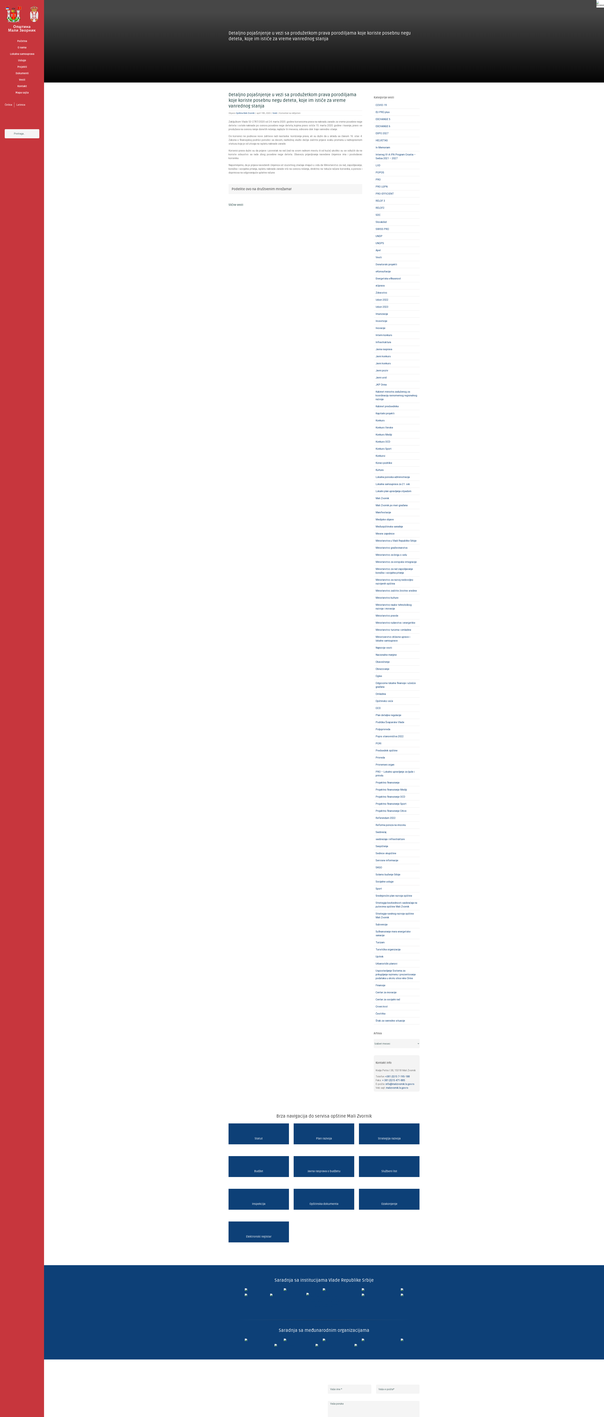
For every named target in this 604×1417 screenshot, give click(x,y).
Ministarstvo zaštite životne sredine (396, 590)
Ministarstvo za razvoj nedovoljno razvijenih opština (394, 581)
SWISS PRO (382, 229)
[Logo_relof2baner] (285, 1345)
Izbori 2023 (382, 306)
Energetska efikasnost (388, 278)
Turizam (380, 942)
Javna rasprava (384, 349)
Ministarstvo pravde (387, 615)
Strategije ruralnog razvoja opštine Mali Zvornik (395, 915)
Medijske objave (385, 519)
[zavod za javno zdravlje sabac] (402, 1294)
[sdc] (363, 1339)
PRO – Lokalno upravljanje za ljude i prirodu (395, 773)
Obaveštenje (383, 661)
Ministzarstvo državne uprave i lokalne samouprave (393, 638)
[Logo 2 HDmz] (324, 1294)
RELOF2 (380, 207)
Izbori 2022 (382, 299)
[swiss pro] (402, 1339)
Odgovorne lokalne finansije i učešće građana (396, 685)
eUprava (380, 285)
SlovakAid (381, 222)
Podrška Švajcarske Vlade (390, 722)
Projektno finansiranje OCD (390, 796)
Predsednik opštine (386, 750)
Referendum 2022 (386, 817)
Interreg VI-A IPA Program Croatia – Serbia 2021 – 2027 (396, 156)
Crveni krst (382, 1006)
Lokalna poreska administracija (393, 477)
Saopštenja (382, 846)
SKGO (379, 867)
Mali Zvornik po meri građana (392, 505)
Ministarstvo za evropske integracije (396, 561)
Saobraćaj (381, 832)
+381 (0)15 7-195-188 (397, 1076)
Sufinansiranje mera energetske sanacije (393, 933)
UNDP (379, 236)
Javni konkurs (383, 356)
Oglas (379, 676)
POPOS (380, 172)
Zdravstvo (381, 292)
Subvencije (382, 924)
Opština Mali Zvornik (245, 113)
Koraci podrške (384, 462)
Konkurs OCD (383, 441)
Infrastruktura (383, 342)
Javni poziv (382, 370)
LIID (378, 165)
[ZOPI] (363, 1294)
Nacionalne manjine (386, 654)
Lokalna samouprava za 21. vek (393, 484)
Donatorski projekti (386, 264)
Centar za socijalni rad (388, 999)
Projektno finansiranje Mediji (391, 789)
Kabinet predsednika (387, 406)
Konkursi (380, 455)
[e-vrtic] (246, 1294)
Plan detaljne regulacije (388, 715)
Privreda (380, 757)
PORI (378, 743)
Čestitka (380, 1013)
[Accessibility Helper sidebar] (600, 4)
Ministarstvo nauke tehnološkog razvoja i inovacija (394, 606)
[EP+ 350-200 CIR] (324, 1345)
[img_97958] (402, 1289)
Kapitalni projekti (385, 413)
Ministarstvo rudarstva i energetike (395, 622)
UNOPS (380, 243)
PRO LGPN (382, 186)
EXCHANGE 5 (383, 119)
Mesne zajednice (385, 533)
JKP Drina (381, 384)
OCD (378, 708)
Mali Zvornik (382, 498)
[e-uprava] (285, 1289)
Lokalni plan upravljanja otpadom (393, 491)
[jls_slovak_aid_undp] (324, 1339)
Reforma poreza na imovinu (391, 825)
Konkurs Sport (383, 448)
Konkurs (380, 420)
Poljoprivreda (383, 729)
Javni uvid (381, 377)
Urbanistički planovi (386, 963)
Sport (379, 888)
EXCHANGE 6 (383, 126)
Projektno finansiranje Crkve (391, 810)
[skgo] (324, 1289)
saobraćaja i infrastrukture (390, 839)
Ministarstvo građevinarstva (391, 547)
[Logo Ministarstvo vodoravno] (246, 1289)
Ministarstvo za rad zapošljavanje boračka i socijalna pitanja (394, 571)
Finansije (380, 985)
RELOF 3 (380, 200)
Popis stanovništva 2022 (390, 736)
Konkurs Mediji (384, 434)
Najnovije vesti (384, 647)
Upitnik (379, 956)
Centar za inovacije (386, 992)
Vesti (274, 113)
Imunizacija (382, 313)
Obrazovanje (382, 668)
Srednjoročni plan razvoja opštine (394, 895)
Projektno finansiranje (388, 782)
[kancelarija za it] (363, 1289)
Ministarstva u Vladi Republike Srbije (396, 540)
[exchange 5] (246, 1339)
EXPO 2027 (382, 133)
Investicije (381, 321)
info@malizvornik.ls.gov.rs (400, 1084)
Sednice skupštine (386, 853)
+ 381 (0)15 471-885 (393, 1080)
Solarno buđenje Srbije (388, 874)
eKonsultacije (383, 271)
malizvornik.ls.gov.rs (397, 1087)
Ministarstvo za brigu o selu (391, 554)
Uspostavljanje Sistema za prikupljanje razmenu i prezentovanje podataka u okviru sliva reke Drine (396, 974)
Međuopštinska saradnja (389, 526)
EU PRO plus (383, 112)
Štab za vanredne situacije (390, 1020)
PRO (378, 179)
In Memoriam (383, 147)
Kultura (379, 470)
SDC (378, 214)
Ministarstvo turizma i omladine (393, 629)
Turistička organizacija (388, 949)
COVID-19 (381, 105)
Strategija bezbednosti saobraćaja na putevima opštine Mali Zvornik (396, 904)
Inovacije (380, 328)
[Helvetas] (285, 1339)
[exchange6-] (363, 1345)
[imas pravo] (285, 1294)
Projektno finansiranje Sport (391, 803)
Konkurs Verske (384, 427)
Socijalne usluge (385, 881)
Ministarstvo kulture (387, 597)
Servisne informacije (387, 860)
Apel (378, 250)
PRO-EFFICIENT (385, 193)
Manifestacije (383, 512)
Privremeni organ (385, 764)
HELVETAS (382, 140)
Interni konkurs (384, 335)
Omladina (381, 693)
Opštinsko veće (384, 701)
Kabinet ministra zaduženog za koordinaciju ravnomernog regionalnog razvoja (396, 395)
